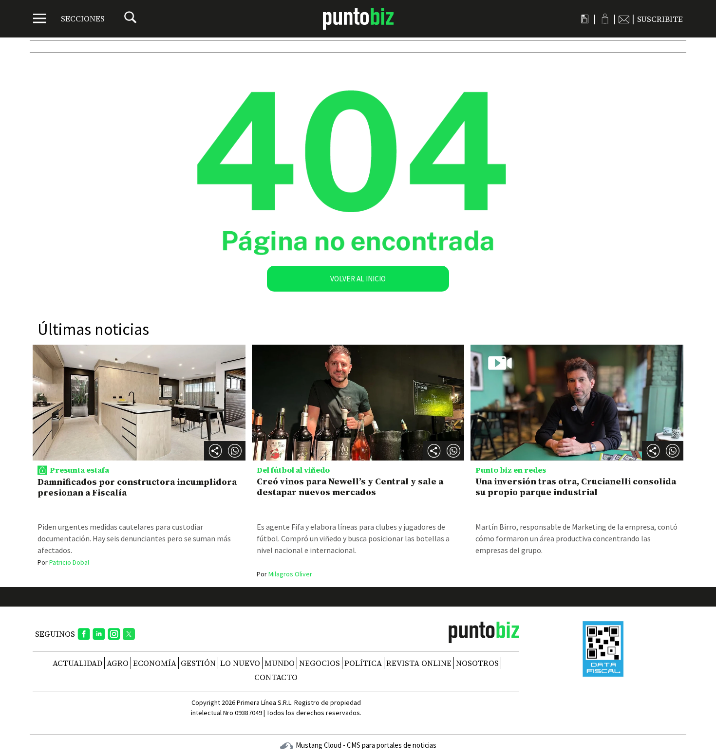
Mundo (279, 663)
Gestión (198, 663)
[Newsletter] (624, 19)
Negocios (319, 663)
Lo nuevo (240, 663)
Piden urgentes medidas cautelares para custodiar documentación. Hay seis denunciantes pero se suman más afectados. (134, 538)
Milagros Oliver (284, 574)
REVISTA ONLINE (419, 663)
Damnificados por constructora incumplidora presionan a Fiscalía (137, 487)
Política (363, 663)
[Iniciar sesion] (605, 19)
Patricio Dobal (63, 562)
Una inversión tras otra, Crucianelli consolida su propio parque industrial (575, 486)
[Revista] (585, 19)
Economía (154, 663)
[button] (235, 451)
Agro (118, 663)
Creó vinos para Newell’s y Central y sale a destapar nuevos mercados (350, 486)
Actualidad (77, 663)
